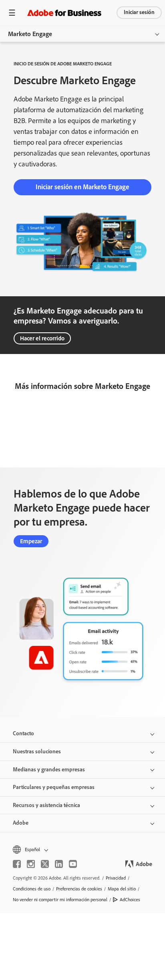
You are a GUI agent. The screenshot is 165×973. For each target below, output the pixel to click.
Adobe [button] (20, 822)
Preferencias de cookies (79, 889)
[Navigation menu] (12, 12)
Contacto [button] (23, 733)
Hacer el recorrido (42, 338)
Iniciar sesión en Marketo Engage (82, 187)
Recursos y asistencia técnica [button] (46, 805)
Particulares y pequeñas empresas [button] (54, 787)
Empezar (31, 541)
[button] (82, 849)
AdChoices (130, 899)
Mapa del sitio (122, 889)
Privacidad (116, 878)
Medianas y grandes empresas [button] (49, 769)
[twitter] (45, 864)
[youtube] (73, 864)
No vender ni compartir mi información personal (60, 899)
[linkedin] (59, 864)
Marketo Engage (30, 34)
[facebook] (17, 864)
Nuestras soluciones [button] (37, 751)
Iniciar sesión (139, 12)
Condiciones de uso (31, 889)
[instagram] (31, 864)
